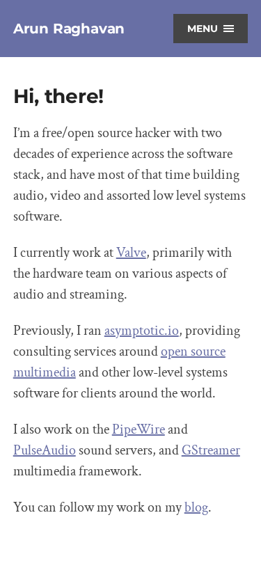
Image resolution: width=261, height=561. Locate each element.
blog (196, 507)
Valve (131, 253)
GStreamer (211, 450)
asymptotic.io (141, 331)
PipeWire (138, 429)
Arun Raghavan (69, 28)
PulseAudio (44, 450)
